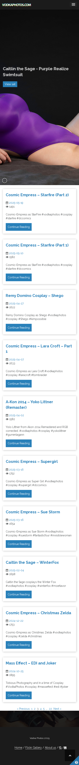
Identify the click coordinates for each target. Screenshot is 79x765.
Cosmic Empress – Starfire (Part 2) (37, 195)
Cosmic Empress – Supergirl (32, 461)
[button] (60, 747)
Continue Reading (19, 226)
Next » (57, 708)
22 (50, 708)
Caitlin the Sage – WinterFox (32, 562)
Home (18, 747)
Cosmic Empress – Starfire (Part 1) (37, 245)
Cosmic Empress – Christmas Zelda (38, 613)
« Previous (23, 708)
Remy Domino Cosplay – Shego (34, 295)
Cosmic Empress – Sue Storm (33, 512)
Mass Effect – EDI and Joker (31, 663)
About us (50, 747)
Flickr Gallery (33, 747)
